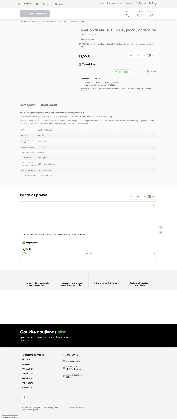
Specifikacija (48, 105)
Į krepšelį (123, 72)
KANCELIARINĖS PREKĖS (33, 355)
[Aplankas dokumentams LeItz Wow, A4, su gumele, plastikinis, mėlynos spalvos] (88, 229)
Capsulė (23, 21)
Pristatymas (141, 3)
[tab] (28, 105)
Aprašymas (27, 105)
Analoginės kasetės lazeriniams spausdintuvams (48, 21)
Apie (102, 3)
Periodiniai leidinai (114, 3)
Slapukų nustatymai (10, 417)
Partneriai (27, 383)
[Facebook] (155, 5)
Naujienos (27, 364)
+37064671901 (27, 4)
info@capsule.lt (46, 4)
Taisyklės (27, 378)
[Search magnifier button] (56, 4)
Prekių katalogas (37, 14)
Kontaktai (153, 3)
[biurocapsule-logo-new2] (88, 14)
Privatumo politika (51, 408)
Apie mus (26, 360)
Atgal (155, 20)
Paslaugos (129, 3)
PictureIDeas (80, 408)
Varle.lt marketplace (30, 410)
